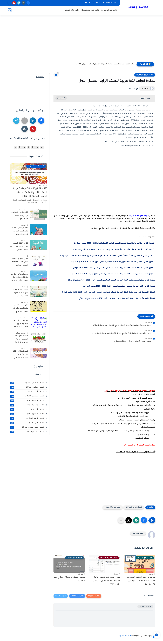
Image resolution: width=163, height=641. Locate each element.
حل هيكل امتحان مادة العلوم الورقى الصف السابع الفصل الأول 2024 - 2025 (19, 309)
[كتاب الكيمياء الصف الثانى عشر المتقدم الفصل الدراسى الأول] (38, 260)
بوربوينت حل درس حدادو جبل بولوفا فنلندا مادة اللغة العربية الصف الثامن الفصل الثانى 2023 (19, 324)
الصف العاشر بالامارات (28, 414)
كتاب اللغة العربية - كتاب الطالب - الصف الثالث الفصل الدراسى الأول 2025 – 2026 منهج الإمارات (19, 247)
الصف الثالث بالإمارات (28, 418)
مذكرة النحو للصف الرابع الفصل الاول (135, 146)
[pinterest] (14, 3)
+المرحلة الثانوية (71, 10)
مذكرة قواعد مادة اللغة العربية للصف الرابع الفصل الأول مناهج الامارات (121, 106)
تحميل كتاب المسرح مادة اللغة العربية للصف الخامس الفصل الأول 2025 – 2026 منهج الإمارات (107, 256)
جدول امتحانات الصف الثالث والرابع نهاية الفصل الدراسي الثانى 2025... (122, 334)
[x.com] (9, 3)
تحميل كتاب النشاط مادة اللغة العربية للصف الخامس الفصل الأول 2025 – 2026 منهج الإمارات (113, 268)
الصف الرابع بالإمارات (144, 75)
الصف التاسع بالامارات (28, 401)
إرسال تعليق (145, 607)
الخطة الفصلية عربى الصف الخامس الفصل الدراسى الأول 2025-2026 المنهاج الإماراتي (117, 299)
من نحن (87, 3)
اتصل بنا (96, 3)
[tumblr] (23, 3)
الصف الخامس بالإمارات (28, 396)
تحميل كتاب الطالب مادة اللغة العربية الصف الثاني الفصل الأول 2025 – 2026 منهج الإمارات (19, 278)
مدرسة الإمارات (138, 7)
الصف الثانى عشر (28, 410)
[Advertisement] (81, 40)
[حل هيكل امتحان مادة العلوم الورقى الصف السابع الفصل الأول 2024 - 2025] (38, 306)
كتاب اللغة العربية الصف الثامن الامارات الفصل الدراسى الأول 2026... (105, 64)
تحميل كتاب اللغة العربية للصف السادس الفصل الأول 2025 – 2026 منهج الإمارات (119, 286)
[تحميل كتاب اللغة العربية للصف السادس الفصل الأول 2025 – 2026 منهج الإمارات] (38, 353)
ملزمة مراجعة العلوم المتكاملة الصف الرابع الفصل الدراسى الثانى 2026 (122, 326)
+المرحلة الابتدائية (109, 10)
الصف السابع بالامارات (28, 387)
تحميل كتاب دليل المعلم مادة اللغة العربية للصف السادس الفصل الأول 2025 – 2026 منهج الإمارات (111, 280)
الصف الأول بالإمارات (28, 432)
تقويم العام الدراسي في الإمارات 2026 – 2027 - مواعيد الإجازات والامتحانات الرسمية (19, 216)
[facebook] (28, 3)
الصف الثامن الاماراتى (28, 392)
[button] (144, 520)
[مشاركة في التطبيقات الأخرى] (121, 520)
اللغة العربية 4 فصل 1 (112, 507)
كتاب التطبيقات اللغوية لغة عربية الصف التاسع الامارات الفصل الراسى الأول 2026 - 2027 (30, 192)
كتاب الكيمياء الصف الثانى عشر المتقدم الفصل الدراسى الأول (19, 262)
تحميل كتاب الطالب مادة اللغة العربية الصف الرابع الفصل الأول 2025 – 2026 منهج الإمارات (114, 243)
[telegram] (19, 3)
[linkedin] (33, 120)
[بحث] (9, 10)
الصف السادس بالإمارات (28, 383)
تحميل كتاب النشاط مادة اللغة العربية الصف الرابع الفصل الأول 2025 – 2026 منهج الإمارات (114, 250)
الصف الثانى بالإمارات (28, 423)
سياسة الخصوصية (110, 3)
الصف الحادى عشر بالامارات (28, 427)
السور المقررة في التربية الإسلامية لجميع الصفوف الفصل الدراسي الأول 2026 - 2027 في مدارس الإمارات (19, 293)
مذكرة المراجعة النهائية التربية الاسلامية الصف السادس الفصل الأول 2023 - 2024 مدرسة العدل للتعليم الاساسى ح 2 (19, 339)
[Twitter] (24, 120)
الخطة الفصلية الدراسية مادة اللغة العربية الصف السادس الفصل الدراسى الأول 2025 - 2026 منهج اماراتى (108, 292)
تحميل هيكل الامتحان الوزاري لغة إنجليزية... (133, 341)
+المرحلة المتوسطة (90, 10)
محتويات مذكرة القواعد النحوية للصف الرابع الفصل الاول (127, 142)
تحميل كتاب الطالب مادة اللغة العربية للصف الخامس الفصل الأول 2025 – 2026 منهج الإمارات (113, 262)
